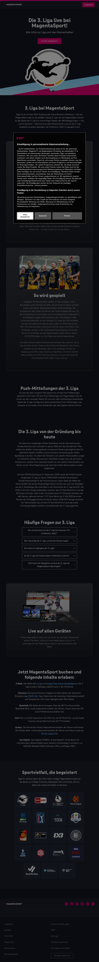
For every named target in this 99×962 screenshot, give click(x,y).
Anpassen (43, 216)
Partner (67, 216)
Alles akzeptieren (25, 216)
